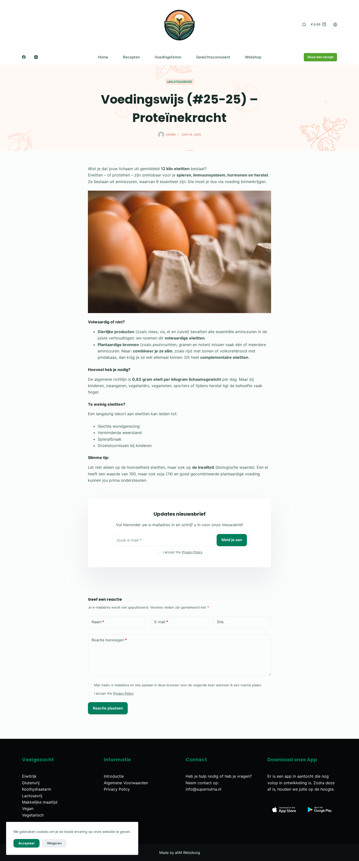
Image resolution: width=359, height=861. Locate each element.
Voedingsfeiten (168, 57)
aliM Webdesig (187, 852)
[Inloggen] (335, 24)
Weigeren (54, 843)
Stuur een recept (320, 57)
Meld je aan (232, 539)
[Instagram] (36, 57)
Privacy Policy (192, 552)
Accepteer (26, 843)
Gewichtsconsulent (213, 57)
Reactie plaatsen (108, 708)
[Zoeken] (304, 24)
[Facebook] (24, 57)
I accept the (182, 552)
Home (103, 57)
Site (220, 622)
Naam (98, 622)
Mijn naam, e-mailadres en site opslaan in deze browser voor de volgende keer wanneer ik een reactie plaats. (178, 685)
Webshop (253, 57)
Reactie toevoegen (109, 640)
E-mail (161, 622)
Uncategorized (179, 82)
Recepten (131, 57)
